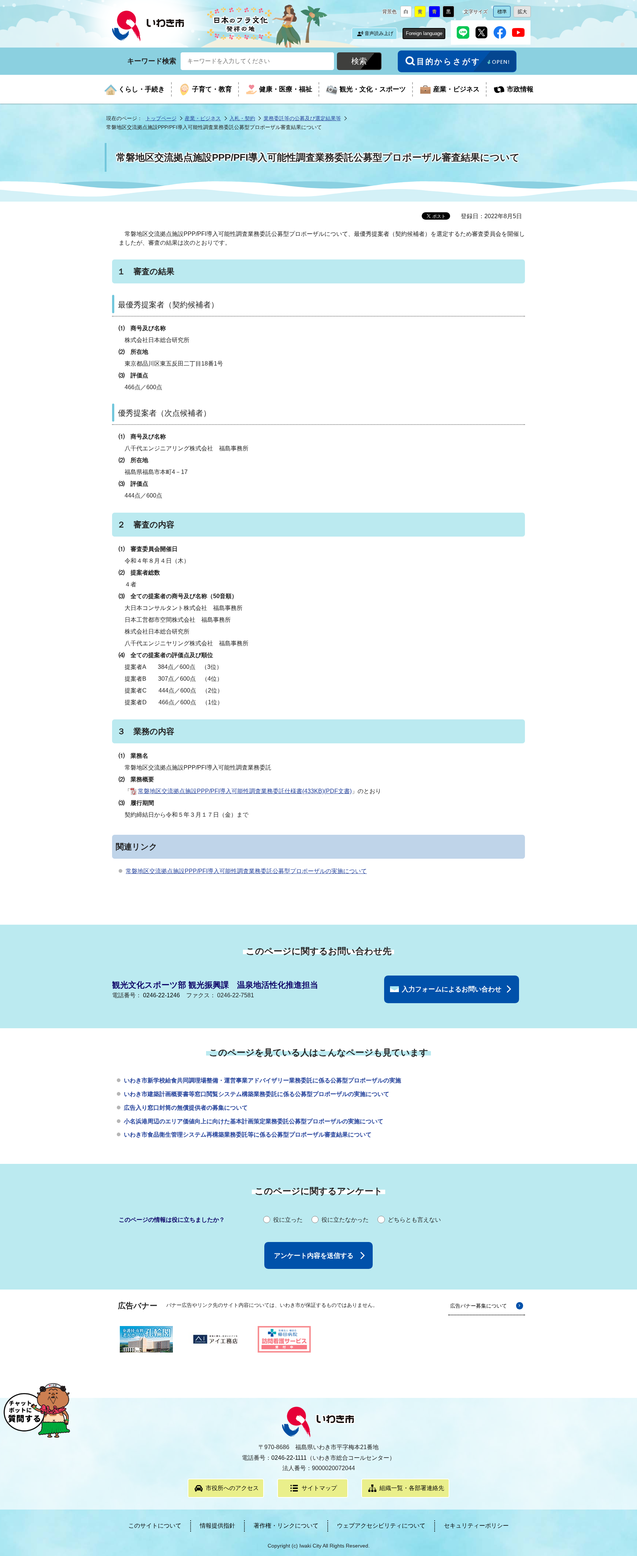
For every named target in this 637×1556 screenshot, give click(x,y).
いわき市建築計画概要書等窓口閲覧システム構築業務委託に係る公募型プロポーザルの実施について (256, 1094)
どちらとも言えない (414, 1220)
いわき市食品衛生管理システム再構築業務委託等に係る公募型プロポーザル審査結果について (248, 1134)
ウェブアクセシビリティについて (381, 1525)
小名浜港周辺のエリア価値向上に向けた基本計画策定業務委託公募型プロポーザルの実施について (253, 1121)
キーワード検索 (151, 60)
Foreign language (424, 33)
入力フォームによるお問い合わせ (451, 989)
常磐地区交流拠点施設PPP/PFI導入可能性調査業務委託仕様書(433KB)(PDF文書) (245, 791)
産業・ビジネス (203, 118)
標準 (504, 13)
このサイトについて (154, 1525)
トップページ (161, 118)
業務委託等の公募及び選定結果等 (302, 118)
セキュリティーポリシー (476, 1525)
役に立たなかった (345, 1220)
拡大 (524, 13)
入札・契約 (242, 118)
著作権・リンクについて (286, 1525)
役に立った (288, 1220)
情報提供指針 (217, 1525)
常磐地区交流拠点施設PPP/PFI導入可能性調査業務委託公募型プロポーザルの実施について (246, 871)
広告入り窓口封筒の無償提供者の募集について (186, 1108)
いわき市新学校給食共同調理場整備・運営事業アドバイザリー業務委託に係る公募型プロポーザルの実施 (262, 1080)
